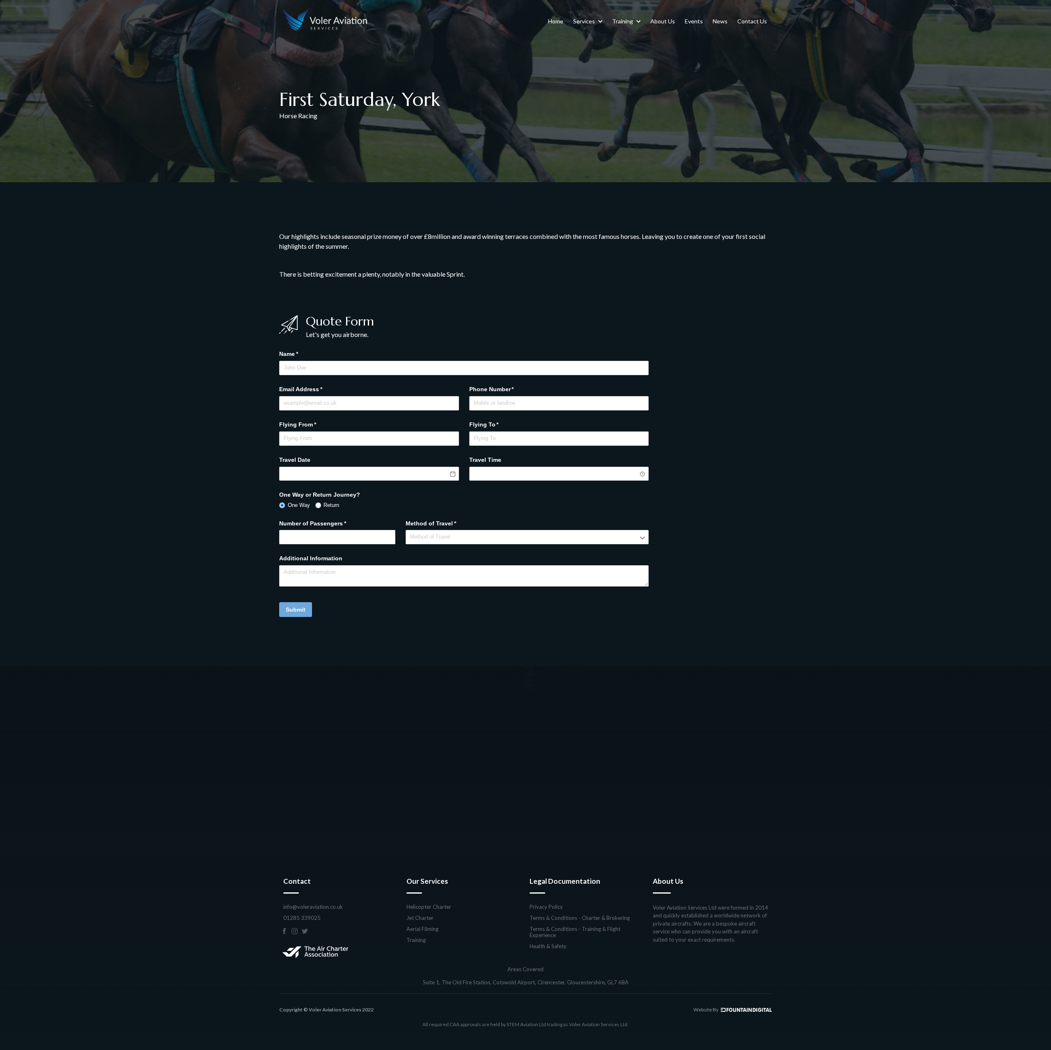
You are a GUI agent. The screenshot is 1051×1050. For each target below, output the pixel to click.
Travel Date (294, 459)
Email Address (313, 389)
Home (555, 21)
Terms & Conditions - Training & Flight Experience (575, 932)
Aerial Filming (422, 929)
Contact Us (752, 21)
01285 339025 (302, 918)
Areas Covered (525, 969)
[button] (587, 21)
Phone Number (503, 389)
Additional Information (310, 558)
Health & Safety (548, 946)
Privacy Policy (546, 907)
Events (694, 21)
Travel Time (485, 459)
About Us (662, 21)
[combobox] (559, 474)
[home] (325, 21)
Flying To (496, 424)
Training (416, 940)
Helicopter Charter (428, 907)
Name (300, 354)
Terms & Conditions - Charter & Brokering (580, 918)
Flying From (309, 424)
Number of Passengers (324, 523)
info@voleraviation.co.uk (313, 907)
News (720, 21)
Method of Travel (443, 523)
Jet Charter (420, 918)
